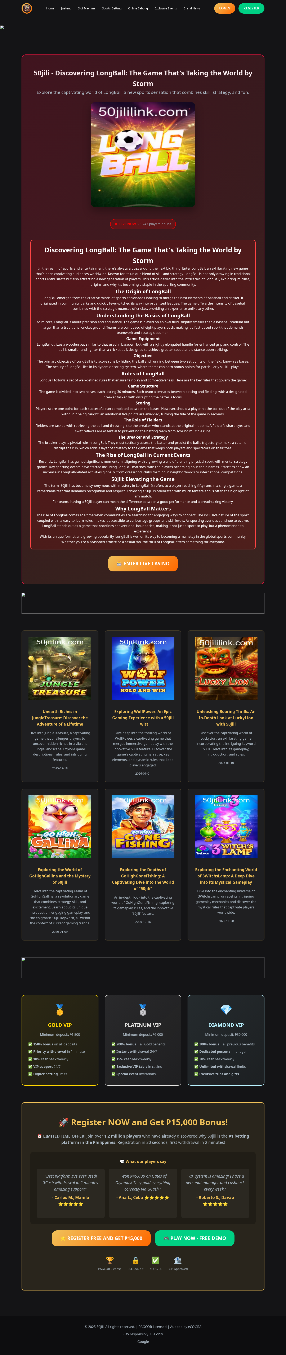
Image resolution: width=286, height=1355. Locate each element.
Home (50, 8)
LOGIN (224, 8)
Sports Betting (111, 8)
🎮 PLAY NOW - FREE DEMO (194, 1238)
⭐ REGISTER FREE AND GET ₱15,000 (101, 1238)
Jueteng (66, 8)
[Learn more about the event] (143, 35)
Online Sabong (138, 8)
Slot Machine (86, 8)
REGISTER (251, 8)
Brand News (192, 8)
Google (143, 1341)
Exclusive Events (166, 8)
